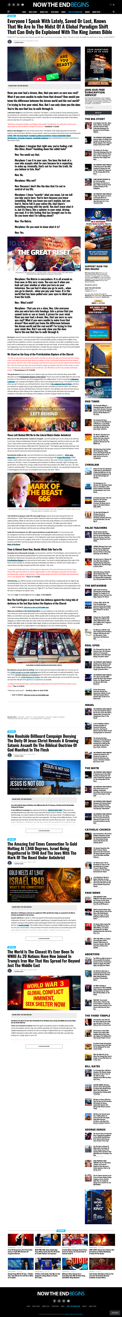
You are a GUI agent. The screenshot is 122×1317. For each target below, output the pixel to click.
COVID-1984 (11, 136)
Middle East (44, 12)
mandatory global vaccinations (40, 136)
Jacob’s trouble (23, 925)
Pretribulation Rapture (15, 560)
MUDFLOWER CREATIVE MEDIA (74, 1314)
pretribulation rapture (15, 718)
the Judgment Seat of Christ (61, 384)
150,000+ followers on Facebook (26, 675)
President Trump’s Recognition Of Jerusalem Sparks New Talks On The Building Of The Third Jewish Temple (102, 1046)
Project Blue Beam (64, 457)
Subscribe (115, 1313)
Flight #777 (29, 717)
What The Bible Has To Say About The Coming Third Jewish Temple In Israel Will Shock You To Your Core (102, 1057)
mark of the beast (59, 717)
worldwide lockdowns (40, 138)
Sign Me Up (98, 113)
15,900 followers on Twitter (30, 677)
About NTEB (96, 12)
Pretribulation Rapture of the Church (32, 377)
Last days (49, 717)
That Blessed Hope (36, 718)
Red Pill (26, 718)
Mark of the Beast (13, 544)
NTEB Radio (54, 12)
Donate (87, 12)
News (24, 12)
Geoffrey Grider (19, 42)
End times (21, 717)
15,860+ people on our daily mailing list (23, 672)
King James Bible (39, 717)
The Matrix (46, 718)
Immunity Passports (25, 138)
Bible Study (33, 12)
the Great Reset (22, 136)
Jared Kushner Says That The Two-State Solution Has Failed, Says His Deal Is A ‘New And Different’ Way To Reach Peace (102, 1022)
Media (63, 12)
